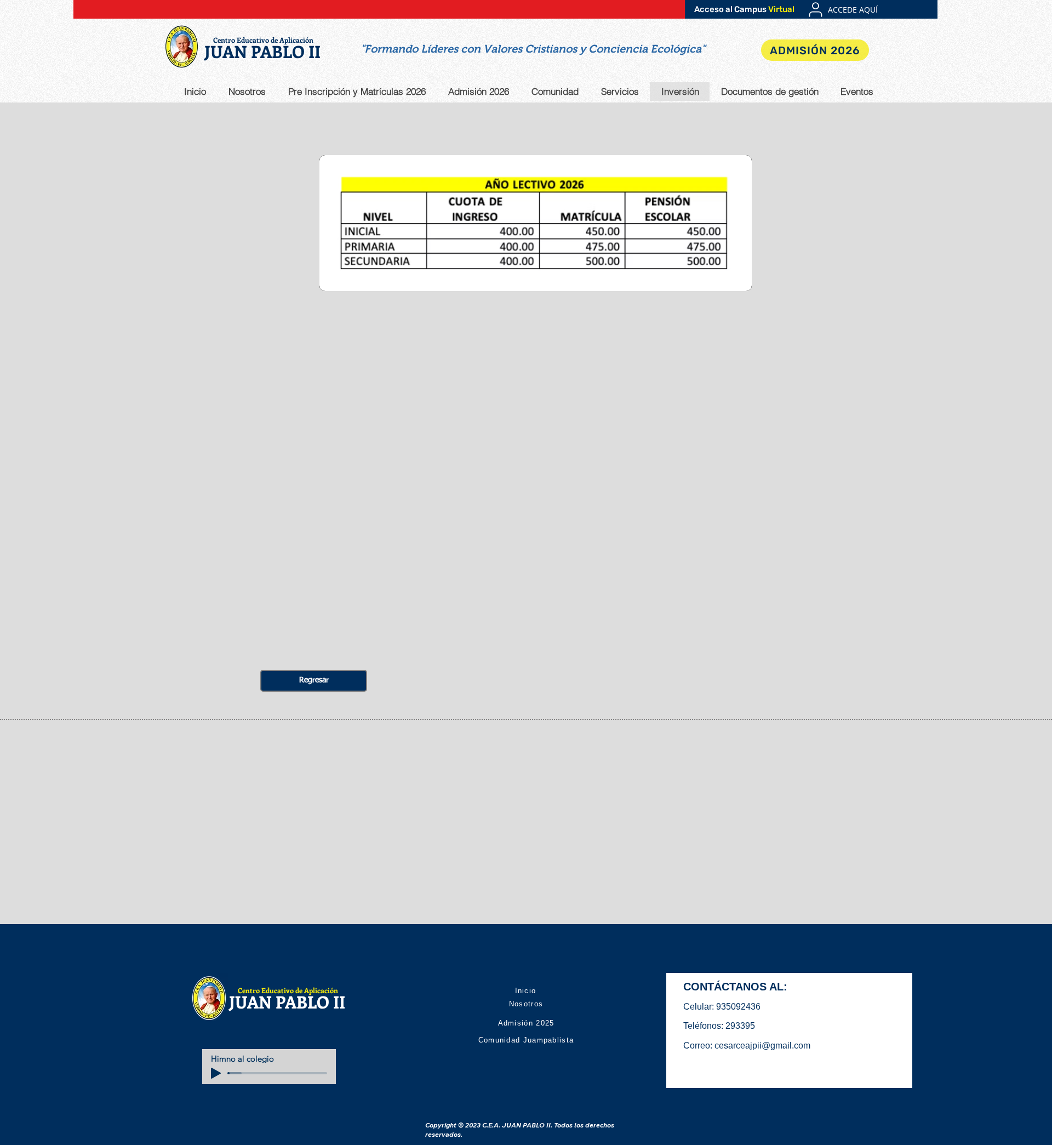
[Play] (216, 1073)
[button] (533, 49)
